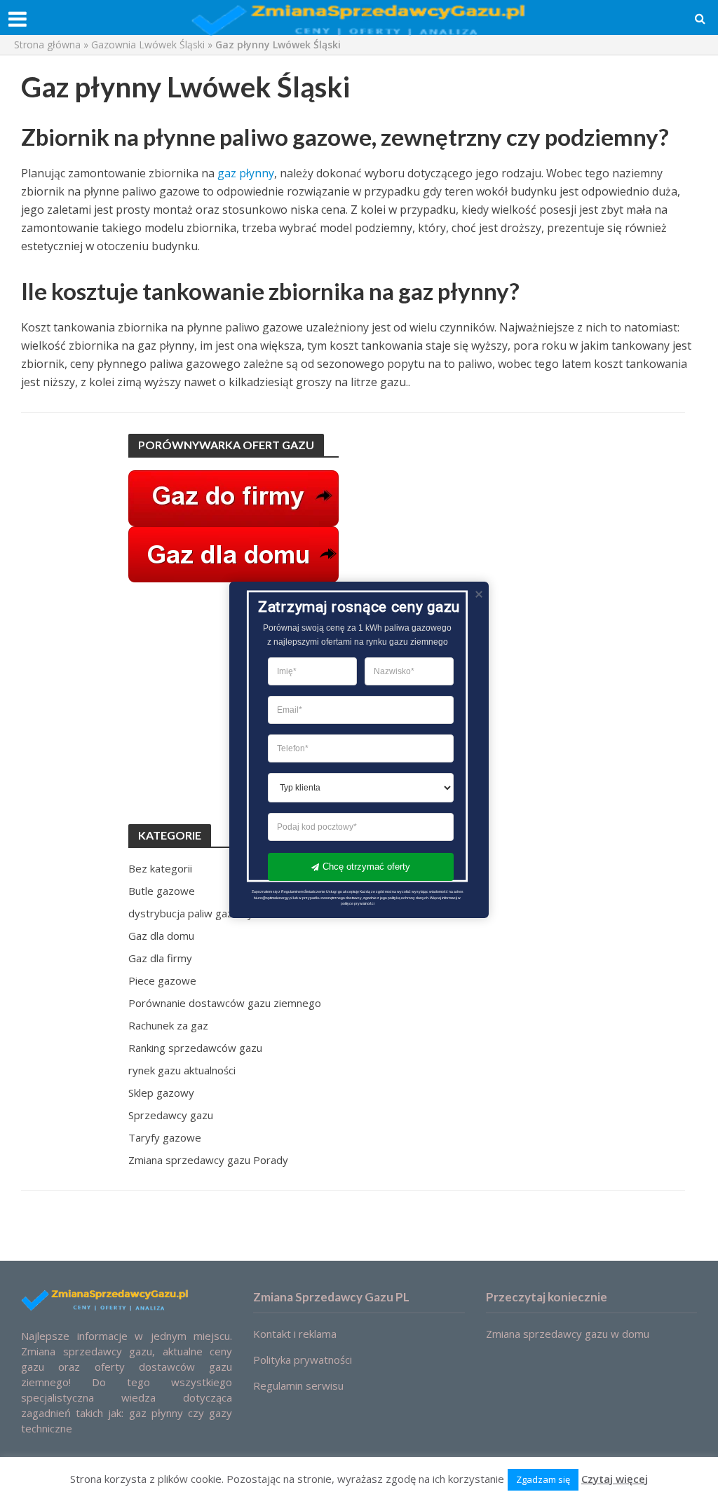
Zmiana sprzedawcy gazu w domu (567, 1334)
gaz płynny (245, 173)
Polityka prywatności (302, 1360)
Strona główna (47, 44)
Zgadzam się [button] (543, 1479)
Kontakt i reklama (295, 1334)
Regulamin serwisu (298, 1385)
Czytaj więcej (614, 1479)
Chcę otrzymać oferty (366, 866)
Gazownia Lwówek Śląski (148, 44)
